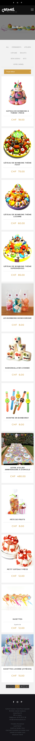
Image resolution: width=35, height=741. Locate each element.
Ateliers (27, 47)
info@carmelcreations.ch (17, 719)
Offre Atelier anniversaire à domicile (17, 469)
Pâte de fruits (17, 520)
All (7, 47)
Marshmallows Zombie (17, 368)
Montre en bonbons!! (17, 418)
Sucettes (17, 619)
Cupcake (14, 53)
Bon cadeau (15, 58)
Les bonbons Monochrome (17, 318)
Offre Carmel (18, 64)
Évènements (16, 47)
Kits (24, 58)
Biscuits (23, 53)
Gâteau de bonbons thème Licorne (18, 216)
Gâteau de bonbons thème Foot (18, 164)
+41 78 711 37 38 (21, 717)
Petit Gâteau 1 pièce (17, 569)
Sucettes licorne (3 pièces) (17, 669)
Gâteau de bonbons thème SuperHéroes (18, 267)
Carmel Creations (20, 711)
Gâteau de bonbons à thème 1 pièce (17, 112)
